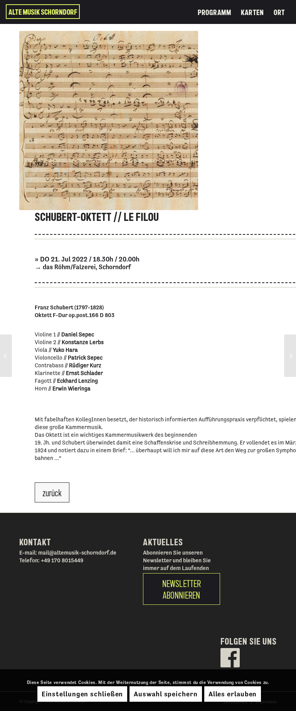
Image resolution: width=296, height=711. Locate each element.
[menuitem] (214, 12)
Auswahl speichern (165, 693)
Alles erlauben (233, 693)
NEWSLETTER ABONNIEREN (181, 589)
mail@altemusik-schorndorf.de (77, 552)
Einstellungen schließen (82, 693)
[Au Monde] (6, 355)
